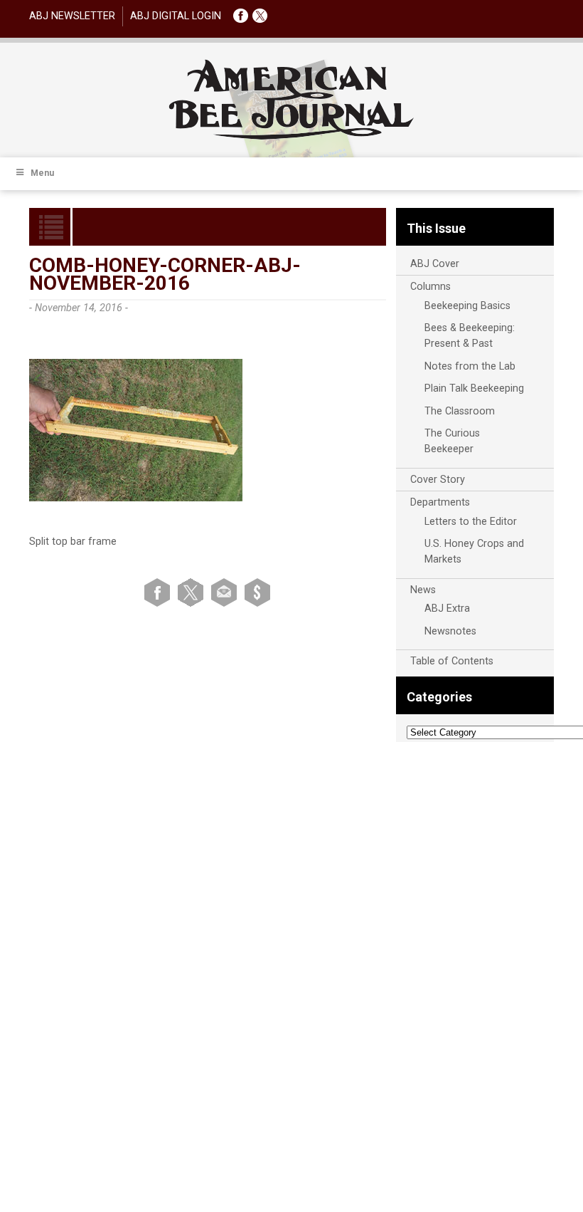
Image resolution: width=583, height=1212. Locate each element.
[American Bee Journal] (291, 137)
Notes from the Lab (469, 366)
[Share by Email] (226, 592)
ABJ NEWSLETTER (72, 16)
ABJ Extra (447, 608)
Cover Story (437, 480)
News (423, 590)
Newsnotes (450, 631)
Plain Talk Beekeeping (474, 388)
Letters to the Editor (470, 522)
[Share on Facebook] (159, 592)
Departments (440, 502)
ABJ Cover (434, 264)
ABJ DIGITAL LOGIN (175, 16)
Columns (430, 287)
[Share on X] (193, 592)
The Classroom (459, 411)
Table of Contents (451, 661)
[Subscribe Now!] (257, 592)
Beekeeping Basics (467, 306)
